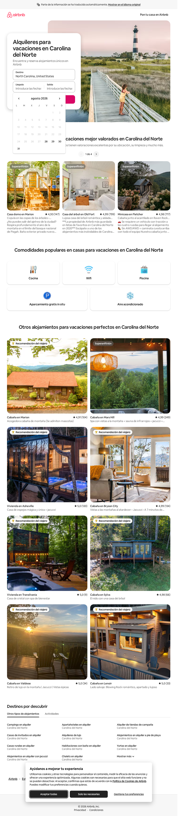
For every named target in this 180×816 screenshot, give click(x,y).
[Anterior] (81, 154)
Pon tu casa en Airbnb (154, 15)
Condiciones (96, 810)
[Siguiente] (96, 154)
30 (59, 141)
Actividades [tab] (52, 713)
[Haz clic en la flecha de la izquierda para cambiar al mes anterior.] (19, 98)
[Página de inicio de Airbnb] (16, 14)
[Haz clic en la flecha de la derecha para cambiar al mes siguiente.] (59, 98)
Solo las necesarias (88, 794)
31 (18, 148)
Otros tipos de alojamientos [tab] (23, 713)
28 (46, 141)
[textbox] (28, 88)
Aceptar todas (48, 794)
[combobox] (44, 76)
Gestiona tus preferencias (129, 794)
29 (53, 141)
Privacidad (80, 810)
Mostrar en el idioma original (124, 4)
